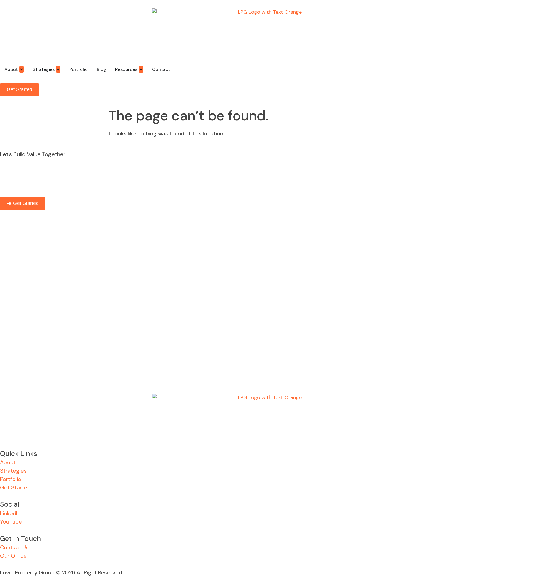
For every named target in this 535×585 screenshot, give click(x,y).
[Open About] (21, 69)
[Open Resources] (141, 69)
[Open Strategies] (58, 69)
